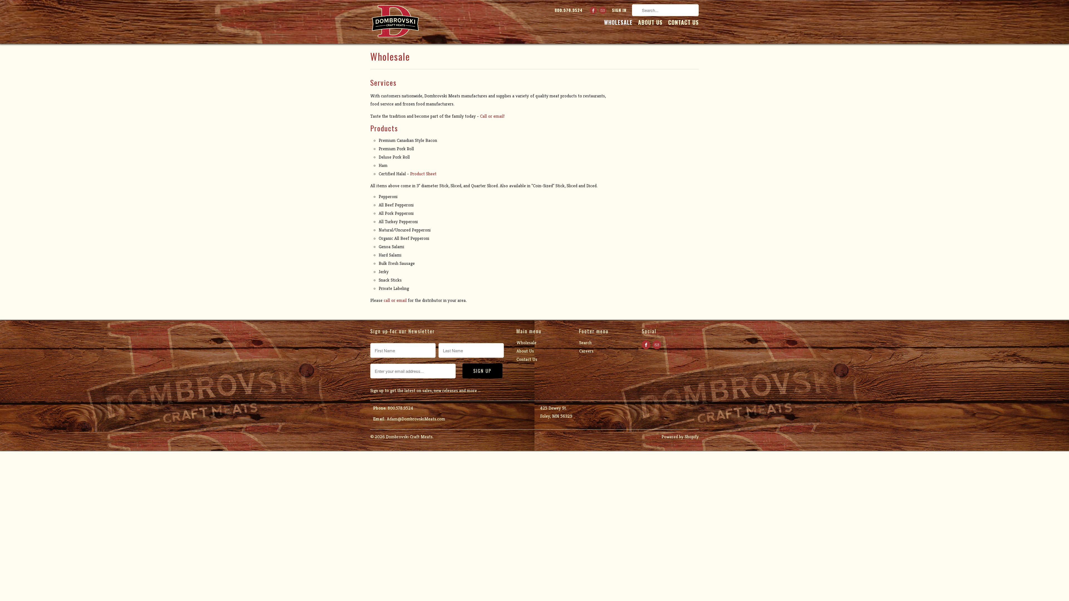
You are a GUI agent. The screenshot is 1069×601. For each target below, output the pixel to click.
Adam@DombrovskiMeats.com (416, 419)
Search (585, 343)
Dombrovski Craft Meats (409, 437)
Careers (586, 351)
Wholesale (618, 23)
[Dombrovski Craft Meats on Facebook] (593, 10)
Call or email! (492, 116)
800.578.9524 (569, 10)
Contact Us (683, 23)
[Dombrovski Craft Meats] (395, 22)
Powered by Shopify (680, 437)
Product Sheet (423, 174)
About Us (650, 23)
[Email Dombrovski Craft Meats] (602, 10)
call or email (395, 300)
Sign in (619, 10)
